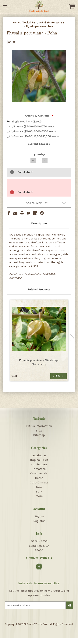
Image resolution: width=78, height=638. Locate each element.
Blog (39, 430)
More (39, 496)
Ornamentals (39, 473)
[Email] (15, 213)
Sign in (39, 516)
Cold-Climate (39, 482)
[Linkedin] (35, 213)
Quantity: (39, 154)
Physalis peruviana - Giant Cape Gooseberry (39, 362)
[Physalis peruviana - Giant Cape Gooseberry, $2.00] (39, 329)
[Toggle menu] (5, 6)
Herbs (39, 478)
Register (39, 521)
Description (39, 223)
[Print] (22, 213)
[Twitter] (29, 213)
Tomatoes (39, 469)
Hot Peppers (39, 464)
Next (72, 337)
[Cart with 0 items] (72, 6)
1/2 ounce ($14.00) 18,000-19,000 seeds (35, 136)
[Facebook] (9, 213)
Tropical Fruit (39, 460)
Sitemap (39, 435)
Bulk (39, 491)
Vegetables (39, 455)
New (39, 487)
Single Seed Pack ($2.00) (26, 121)
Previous (6, 337)
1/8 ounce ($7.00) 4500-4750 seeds (33, 126)
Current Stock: (39, 143)
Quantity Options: (39, 116)
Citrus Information (39, 426)
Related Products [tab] (39, 289)
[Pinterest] (42, 213)
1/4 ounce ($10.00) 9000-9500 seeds (34, 131)
